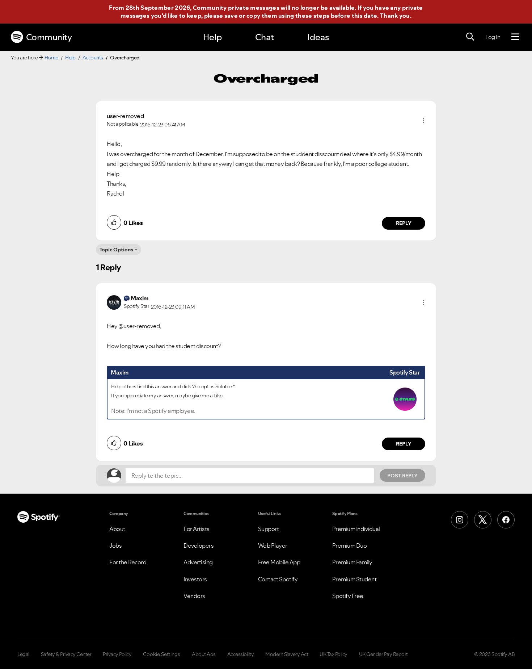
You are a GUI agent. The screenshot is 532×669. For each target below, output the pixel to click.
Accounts (93, 57)
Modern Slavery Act (286, 654)
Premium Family (352, 562)
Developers (198, 545)
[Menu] (515, 37)
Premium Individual (356, 529)
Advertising (198, 562)
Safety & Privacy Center (66, 654)
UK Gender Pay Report (383, 654)
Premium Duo (349, 545)
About (117, 529)
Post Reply (402, 475)
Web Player (272, 545)
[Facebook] (506, 519)
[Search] (470, 37)
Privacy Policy (117, 654)
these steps (312, 16)
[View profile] (114, 302)
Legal (23, 654)
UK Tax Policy (333, 654)
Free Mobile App (279, 562)
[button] (423, 120)
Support (268, 529)
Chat (264, 37)
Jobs (115, 545)
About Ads (204, 654)
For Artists (196, 529)
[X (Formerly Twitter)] (482, 519)
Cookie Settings (161, 654)
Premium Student (354, 579)
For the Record (127, 562)
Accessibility (240, 654)
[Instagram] (459, 519)
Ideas (318, 37)
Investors (195, 579)
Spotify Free (347, 596)
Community (49, 37)
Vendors (194, 596)
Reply (403, 223)
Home (51, 57)
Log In (492, 37)
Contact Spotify (278, 579)
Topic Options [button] (116, 249)
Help (212, 37)
